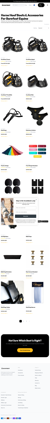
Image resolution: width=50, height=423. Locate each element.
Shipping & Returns (39, 372)
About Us (3, 407)
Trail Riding (20, 402)
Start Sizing (40, 5)
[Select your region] (34, 5)
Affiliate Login (4, 402)
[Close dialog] (36, 200)
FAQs (36, 377)
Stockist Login (4, 397)
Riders (30, 5)
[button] (3, 61)
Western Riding (21, 395)
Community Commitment (6, 405)
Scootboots (20, 370)
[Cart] (47, 5)
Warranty (37, 380)
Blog (36, 385)
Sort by (35, 28)
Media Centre (37, 388)
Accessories (20, 372)
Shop (26, 5)
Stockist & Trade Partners (6, 395)
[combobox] (19, 5)
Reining (19, 397)
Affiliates (3, 400)
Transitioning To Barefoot (23, 407)
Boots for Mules (21, 405)
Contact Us (37, 383)
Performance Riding (22, 400)
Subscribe (25, 216)
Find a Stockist (21, 375)
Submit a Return (38, 375)
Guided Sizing (38, 370)
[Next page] (29, 321)
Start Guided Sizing (25, 350)
